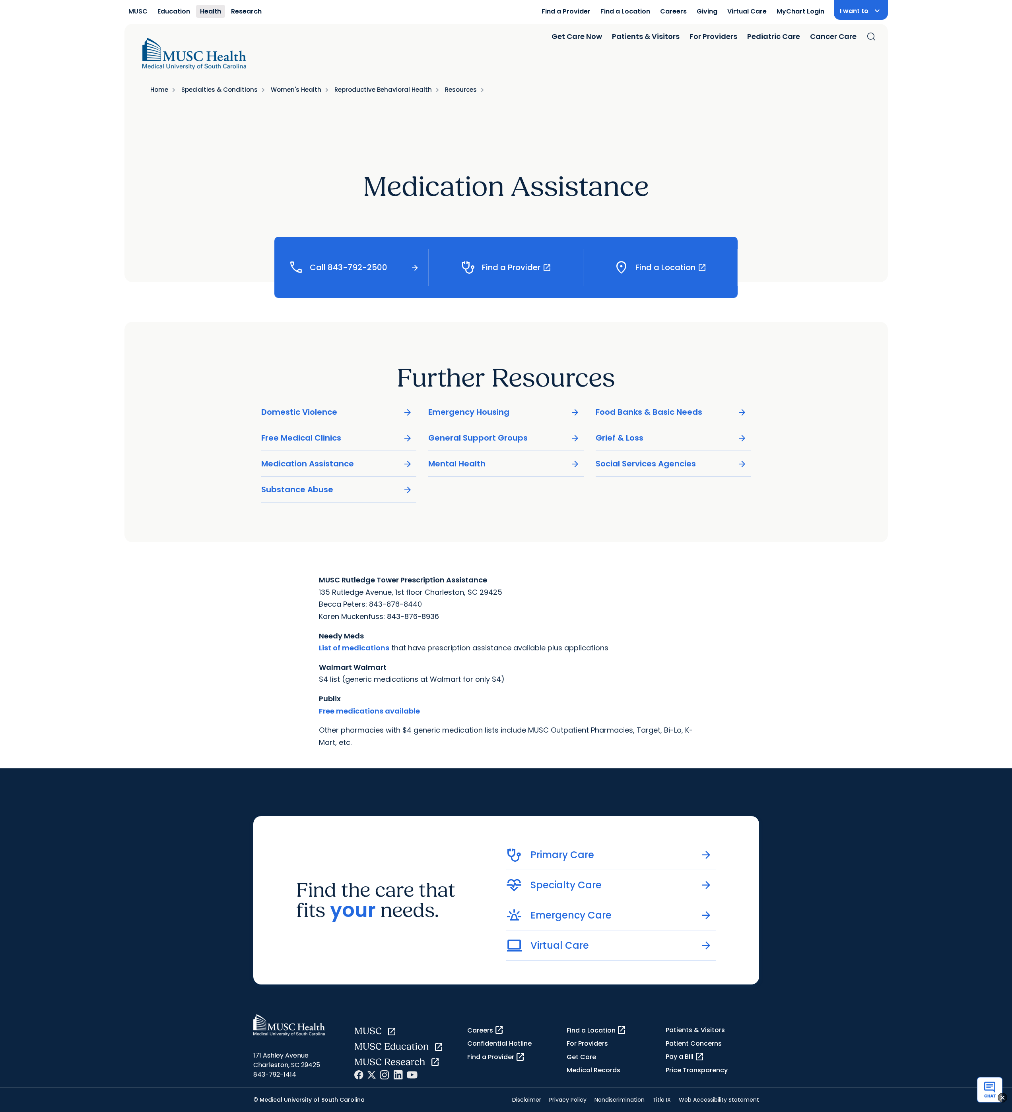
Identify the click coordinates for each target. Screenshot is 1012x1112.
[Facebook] (358, 1074)
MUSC (138, 11)
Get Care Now (577, 36)
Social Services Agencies (671, 464)
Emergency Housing (504, 412)
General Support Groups (504, 438)
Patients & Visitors (646, 36)
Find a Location (625, 11)
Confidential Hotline (499, 1043)
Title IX (662, 1100)
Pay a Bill (685, 1056)
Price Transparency (697, 1070)
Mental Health (504, 464)
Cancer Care (833, 36)
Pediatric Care (773, 36)
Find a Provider (566, 11)
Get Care (581, 1057)
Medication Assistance (337, 464)
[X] (371, 1075)
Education (173, 11)
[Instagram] (384, 1074)
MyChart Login (800, 11)
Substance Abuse (337, 489)
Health (210, 11)
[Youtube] (412, 1075)
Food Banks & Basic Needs (671, 412)
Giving (707, 11)
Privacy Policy (568, 1100)
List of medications (354, 648)
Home (159, 89)
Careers (673, 11)
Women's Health (296, 89)
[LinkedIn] (398, 1074)
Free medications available (369, 711)
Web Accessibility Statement (719, 1100)
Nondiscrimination (619, 1100)
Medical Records (593, 1070)
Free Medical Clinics (337, 438)
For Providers (713, 36)
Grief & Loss (671, 438)
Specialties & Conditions (219, 89)
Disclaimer (526, 1100)
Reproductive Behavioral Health (383, 89)
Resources (461, 89)
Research (246, 11)
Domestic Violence (337, 412)
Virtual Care (747, 11)
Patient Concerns (694, 1043)
